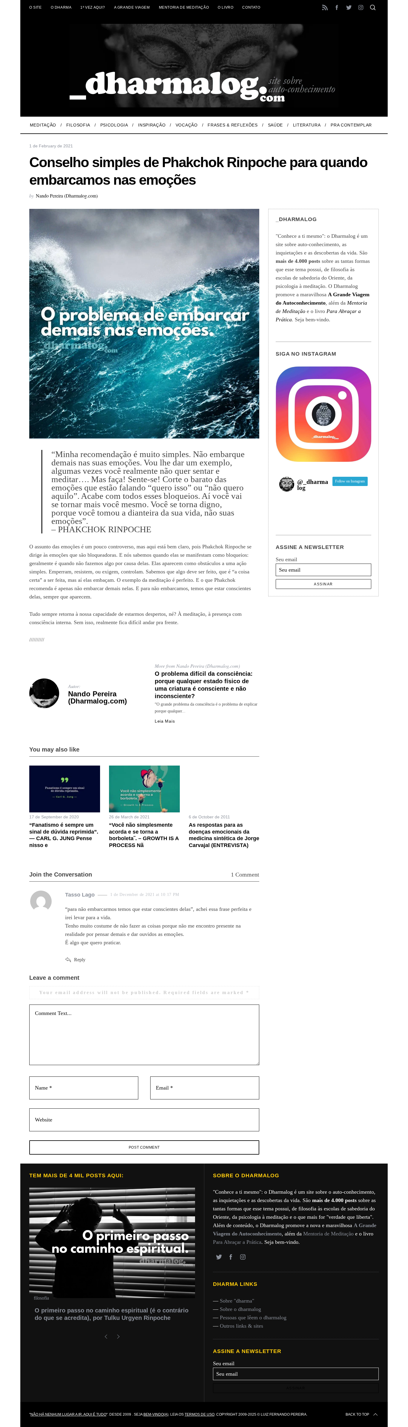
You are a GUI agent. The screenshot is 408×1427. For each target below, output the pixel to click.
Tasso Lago (80, 895)
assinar (323, 584)
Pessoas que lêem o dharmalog (253, 1317)
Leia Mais (165, 721)
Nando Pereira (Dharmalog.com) (67, 195)
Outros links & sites (241, 1326)
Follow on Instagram (350, 481)
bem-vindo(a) (155, 1414)
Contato (251, 7)
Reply (79, 959)
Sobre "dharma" (237, 1301)
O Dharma (61, 7)
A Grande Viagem (132, 7)
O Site (35, 7)
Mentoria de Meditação (184, 7)
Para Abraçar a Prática (237, 1242)
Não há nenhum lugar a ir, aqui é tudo (68, 1414)
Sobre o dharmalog (240, 1309)
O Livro (225, 7)
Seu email (286, 559)
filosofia (41, 1298)
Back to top (357, 1414)
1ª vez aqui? (92, 7)
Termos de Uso (199, 1414)
